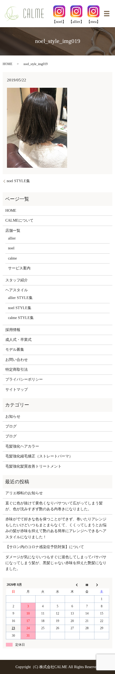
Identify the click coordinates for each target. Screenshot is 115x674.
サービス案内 (19, 268)
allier (12, 238)
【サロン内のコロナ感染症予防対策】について (44, 547)
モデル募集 (14, 350)
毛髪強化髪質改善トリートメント (33, 466)
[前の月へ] (72, 584)
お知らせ (12, 416)
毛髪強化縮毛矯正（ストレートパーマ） (39, 456)
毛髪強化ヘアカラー (22, 446)
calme (12, 258)
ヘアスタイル (16, 290)
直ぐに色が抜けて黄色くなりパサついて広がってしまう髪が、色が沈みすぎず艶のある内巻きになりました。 (54, 506)
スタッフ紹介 (16, 280)
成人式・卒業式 (18, 340)
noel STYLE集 (18, 181)
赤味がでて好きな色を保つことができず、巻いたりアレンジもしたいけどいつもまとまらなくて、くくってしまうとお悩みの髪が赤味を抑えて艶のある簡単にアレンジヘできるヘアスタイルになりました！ (55, 528)
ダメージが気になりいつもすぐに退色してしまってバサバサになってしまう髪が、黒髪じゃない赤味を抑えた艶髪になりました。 (55, 563)
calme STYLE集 (21, 318)
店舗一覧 (12, 231)
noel (11, 248)
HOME (7, 64)
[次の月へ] (101, 584)
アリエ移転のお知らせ (24, 493)
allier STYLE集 (20, 298)
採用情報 (12, 330)
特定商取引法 (16, 370)
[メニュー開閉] (106, 13)
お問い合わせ (16, 360)
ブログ (11, 426)
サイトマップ (16, 390)
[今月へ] (87, 584)
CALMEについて (19, 220)
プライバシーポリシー (24, 379)
